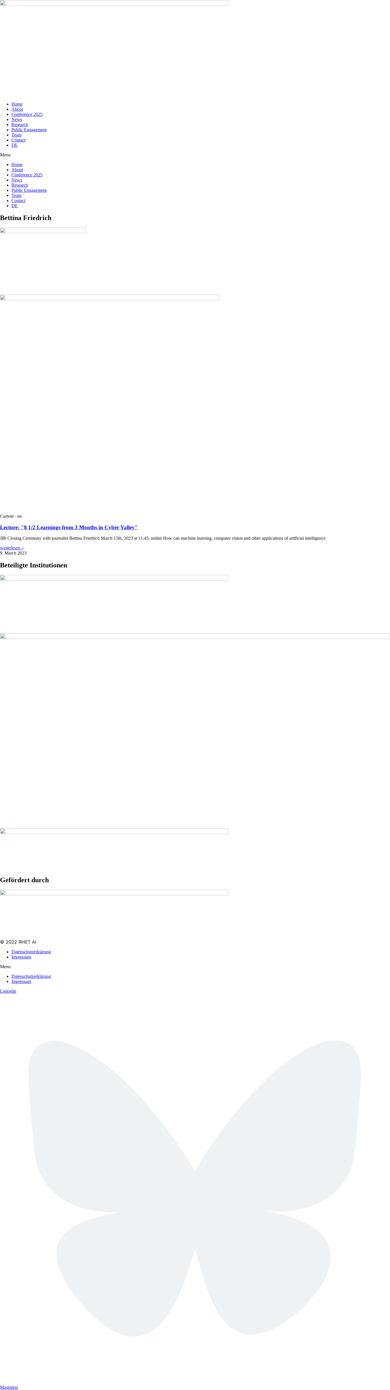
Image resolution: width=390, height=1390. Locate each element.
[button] (195, 155)
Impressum (21, 956)
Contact (18, 140)
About (17, 109)
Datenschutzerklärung (31, 951)
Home (17, 104)
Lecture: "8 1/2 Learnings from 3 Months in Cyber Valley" (69, 527)
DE (14, 145)
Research (19, 124)
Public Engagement (29, 129)
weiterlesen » (12, 547)
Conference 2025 (27, 114)
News (16, 119)
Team (16, 134)
